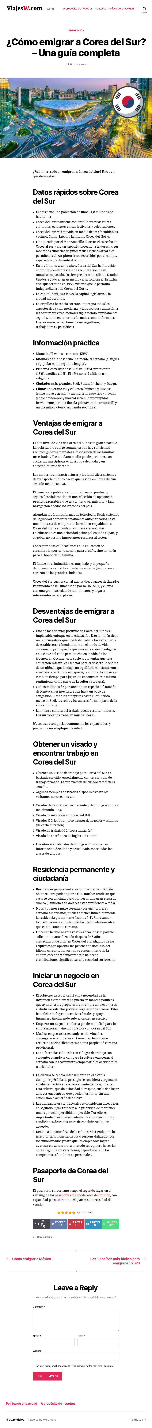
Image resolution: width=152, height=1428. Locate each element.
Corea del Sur (44, 1236)
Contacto (100, 8)
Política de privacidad (121, 8)
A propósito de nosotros (78, 8)
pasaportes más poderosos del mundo (82, 1195)
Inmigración (76, 30)
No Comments (78, 64)
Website (37, 1350)
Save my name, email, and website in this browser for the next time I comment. (75, 1366)
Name (37, 1336)
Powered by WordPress (42, 1419)
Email (81, 1336)
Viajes (20, 1419)
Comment (39, 1307)
